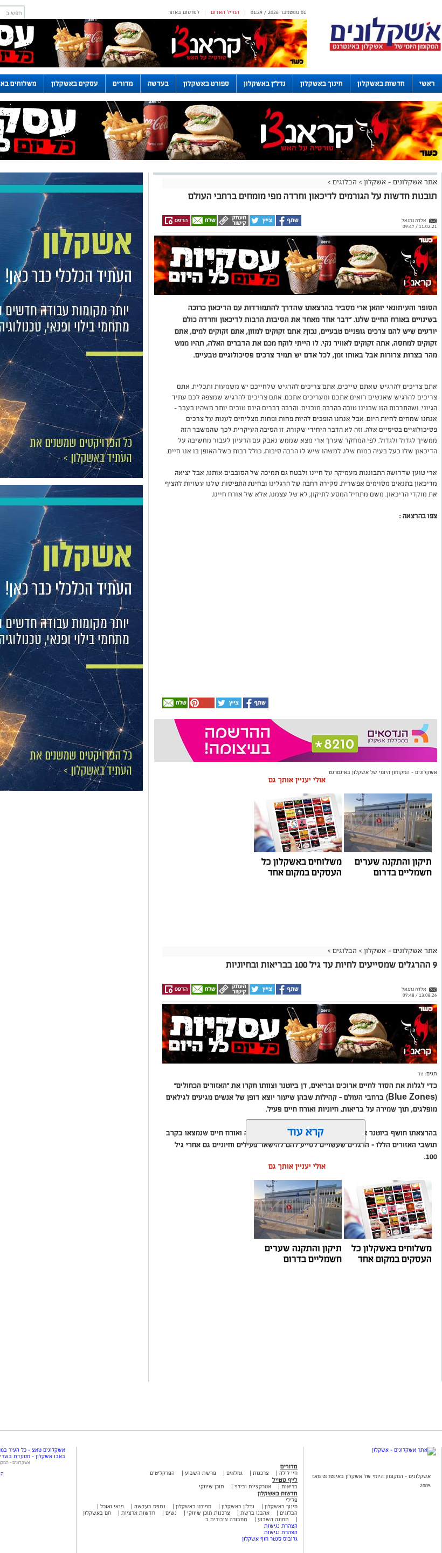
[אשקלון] (385, 49)
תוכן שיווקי (211, 1486)
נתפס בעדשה (149, 1506)
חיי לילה (288, 1472)
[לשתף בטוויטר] (261, 224)
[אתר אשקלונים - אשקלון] (404, 1449)
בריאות (289, 1486)
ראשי (427, 83)
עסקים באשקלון (74, 83)
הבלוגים (345, 182)
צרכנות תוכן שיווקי (208, 1512)
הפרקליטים (162, 1472)
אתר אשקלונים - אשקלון (399, 182)
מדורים (123, 83)
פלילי (292, 1499)
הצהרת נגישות (281, 1525)
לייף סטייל (285, 1479)
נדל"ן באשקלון (265, 83)
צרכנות (261, 1472)
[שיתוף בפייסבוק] (288, 224)
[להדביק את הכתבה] (201, 706)
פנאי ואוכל (112, 1506)
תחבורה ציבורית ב (226, 1519)
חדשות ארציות (137, 1512)
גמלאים (234, 1472)
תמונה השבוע (273, 1519)
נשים (171, 1512)
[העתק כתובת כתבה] (232, 224)
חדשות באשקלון (381, 83)
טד (421, 1074)
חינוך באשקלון (321, 83)
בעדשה (158, 83)
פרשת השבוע (200, 1472)
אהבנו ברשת (255, 1512)
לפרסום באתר (183, 12)
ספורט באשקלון (206, 83)
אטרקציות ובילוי (252, 1486)
